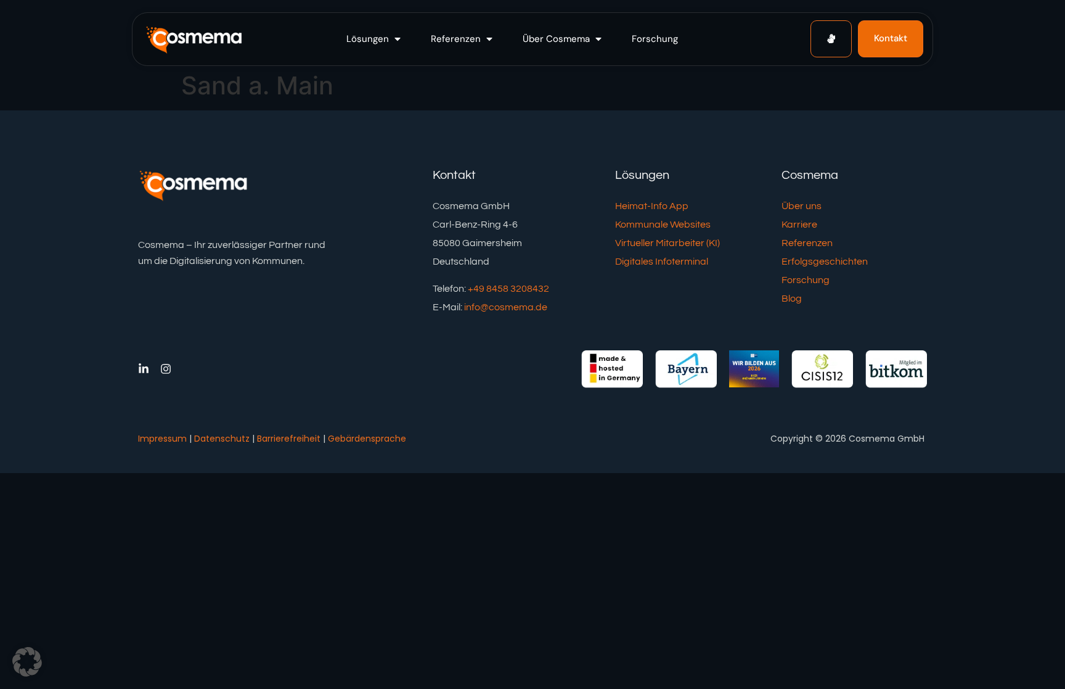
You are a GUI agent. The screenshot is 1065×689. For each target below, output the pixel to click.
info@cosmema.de (505, 307)
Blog (791, 298)
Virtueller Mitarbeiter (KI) (667, 243)
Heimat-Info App (651, 206)
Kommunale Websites (663, 224)
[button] (374, 39)
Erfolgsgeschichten (824, 261)
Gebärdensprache (367, 438)
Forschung (805, 280)
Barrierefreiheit (288, 438)
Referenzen (807, 243)
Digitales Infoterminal (661, 261)
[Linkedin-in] (143, 368)
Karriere (799, 224)
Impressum (162, 438)
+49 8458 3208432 (508, 289)
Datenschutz (222, 438)
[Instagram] (165, 368)
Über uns (801, 206)
